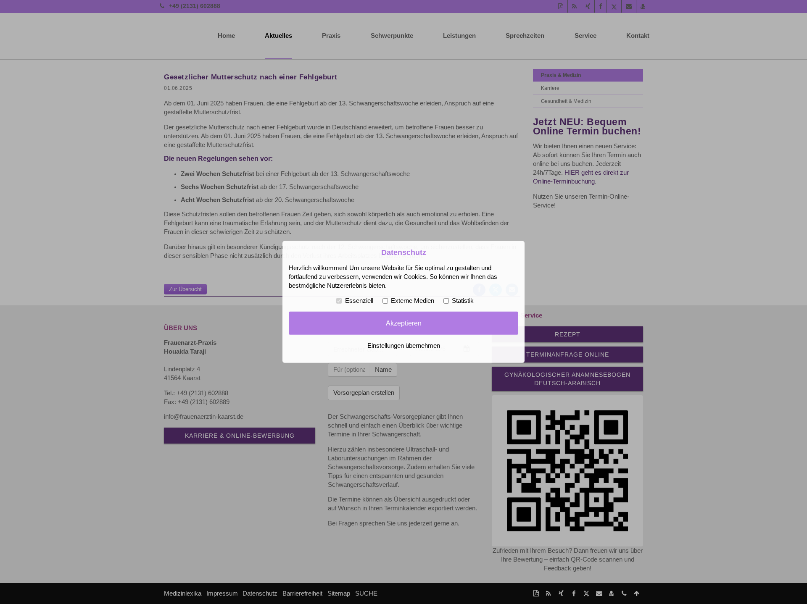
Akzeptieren (404, 323)
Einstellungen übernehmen (403, 345)
